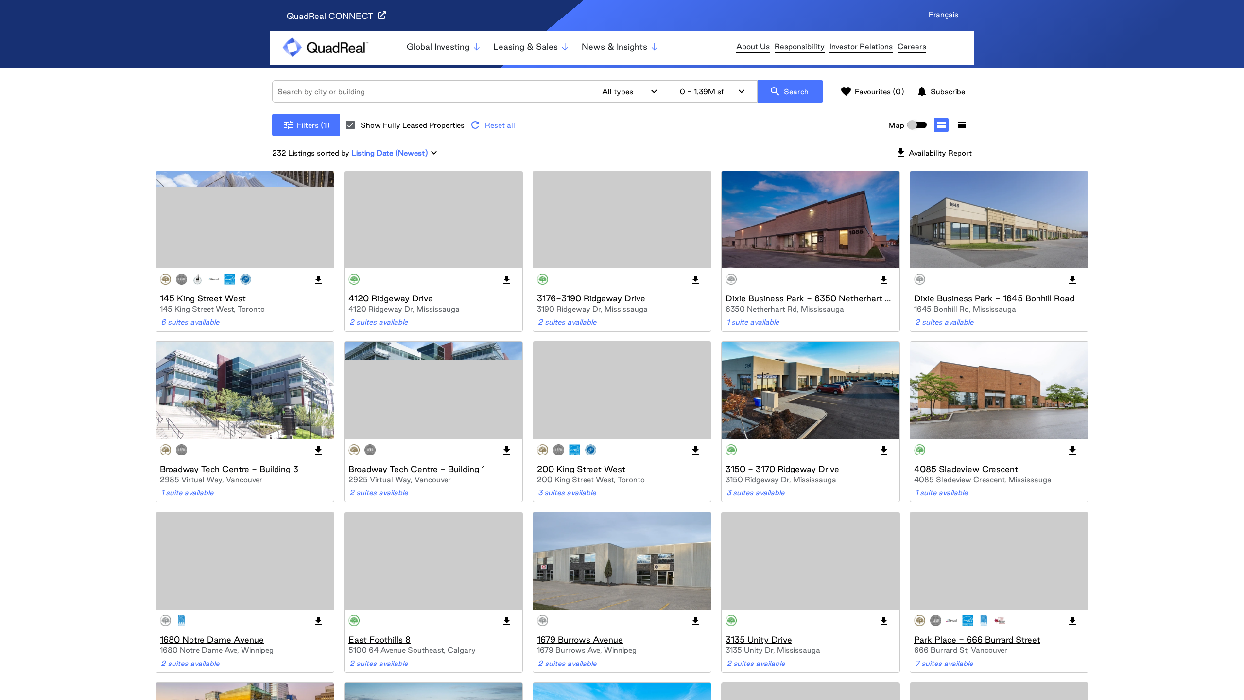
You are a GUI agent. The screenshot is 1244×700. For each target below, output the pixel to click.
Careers (912, 46)
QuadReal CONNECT (331, 15)
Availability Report (933, 152)
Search (789, 91)
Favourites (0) (872, 91)
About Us (753, 46)
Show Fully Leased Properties (413, 125)
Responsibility (800, 46)
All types (631, 91)
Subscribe (940, 91)
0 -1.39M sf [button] (713, 91)
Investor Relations (861, 46)
